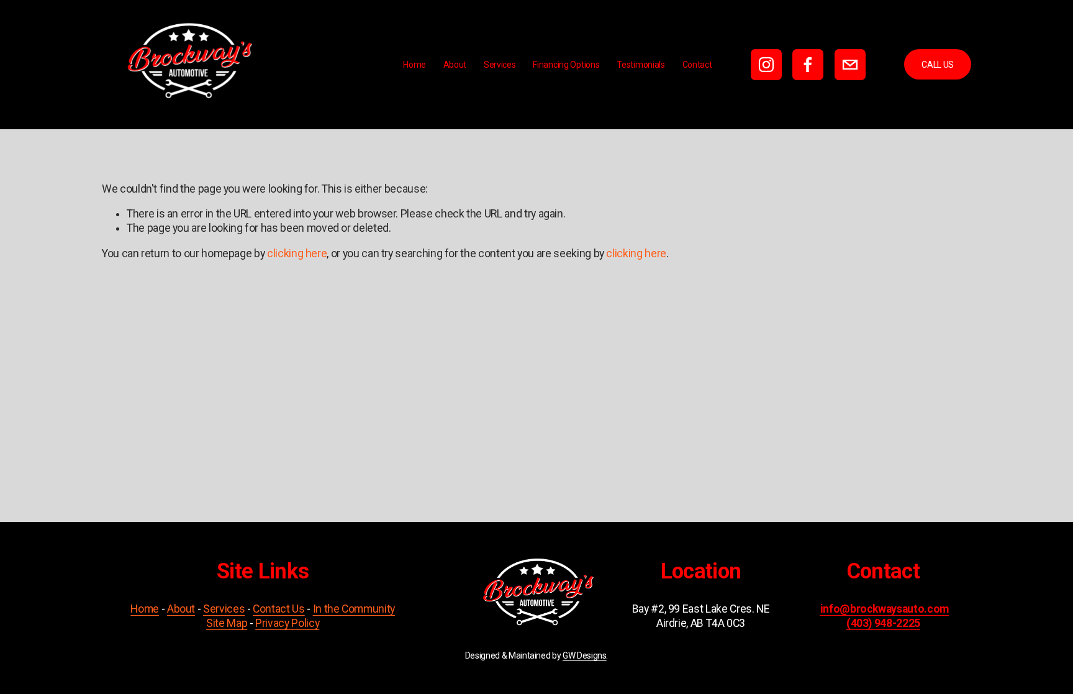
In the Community (354, 609)
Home (414, 65)
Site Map (226, 623)
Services (500, 65)
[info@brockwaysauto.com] (850, 64)
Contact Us (278, 609)
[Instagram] (766, 64)
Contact (697, 65)
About (455, 65)
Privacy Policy (287, 623)
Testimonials (641, 65)
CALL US (937, 65)
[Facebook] (807, 64)
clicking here (297, 253)
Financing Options (566, 65)
